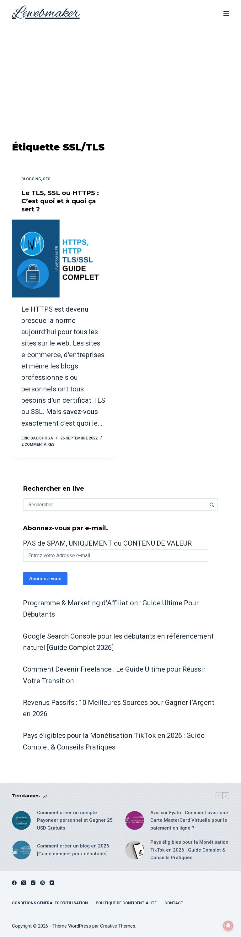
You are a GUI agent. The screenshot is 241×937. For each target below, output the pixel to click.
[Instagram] (33, 882)
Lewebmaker (45, 13)
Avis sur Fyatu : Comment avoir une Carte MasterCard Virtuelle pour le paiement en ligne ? (189, 820)
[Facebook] (14, 882)
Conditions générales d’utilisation (50, 903)
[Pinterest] (42, 882)
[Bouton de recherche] (211, 504)
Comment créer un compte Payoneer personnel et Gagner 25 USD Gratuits (75, 820)
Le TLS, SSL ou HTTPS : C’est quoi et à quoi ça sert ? (60, 201)
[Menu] (226, 13)
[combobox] (115, 504)
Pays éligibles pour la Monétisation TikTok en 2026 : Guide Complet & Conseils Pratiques (189, 850)
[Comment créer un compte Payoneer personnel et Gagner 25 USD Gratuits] (21, 820)
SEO (47, 179)
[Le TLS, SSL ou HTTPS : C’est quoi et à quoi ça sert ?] (64, 258)
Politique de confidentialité (126, 903)
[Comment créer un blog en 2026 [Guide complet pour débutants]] (21, 850)
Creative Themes (117, 926)
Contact (173, 903)
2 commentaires (38, 444)
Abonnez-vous (45, 578)
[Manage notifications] (228, 926)
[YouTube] (52, 882)
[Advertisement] (120, 74)
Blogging (31, 179)
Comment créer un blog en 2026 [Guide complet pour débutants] (73, 850)
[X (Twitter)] (23, 882)
